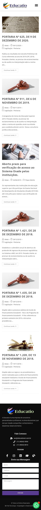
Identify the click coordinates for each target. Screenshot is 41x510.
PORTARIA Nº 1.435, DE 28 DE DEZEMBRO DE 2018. (19, 294)
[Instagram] (14, 456)
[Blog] (34, 456)
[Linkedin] (20, 456)
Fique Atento (30, 180)
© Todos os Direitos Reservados (20, 503)
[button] (36, 5)
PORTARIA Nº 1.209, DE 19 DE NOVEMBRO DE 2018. (19, 357)
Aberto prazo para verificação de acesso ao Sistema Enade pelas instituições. (18, 169)
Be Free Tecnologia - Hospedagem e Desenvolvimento (20, 506)
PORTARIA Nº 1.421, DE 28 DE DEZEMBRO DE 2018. (19, 232)
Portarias (17, 48)
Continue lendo (11, 69)
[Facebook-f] (7, 456)
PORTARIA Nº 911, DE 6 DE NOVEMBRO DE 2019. (19, 100)
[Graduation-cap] (27, 456)
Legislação (8, 48)
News (7, 45)
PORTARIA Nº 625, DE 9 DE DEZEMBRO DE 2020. (19, 38)
